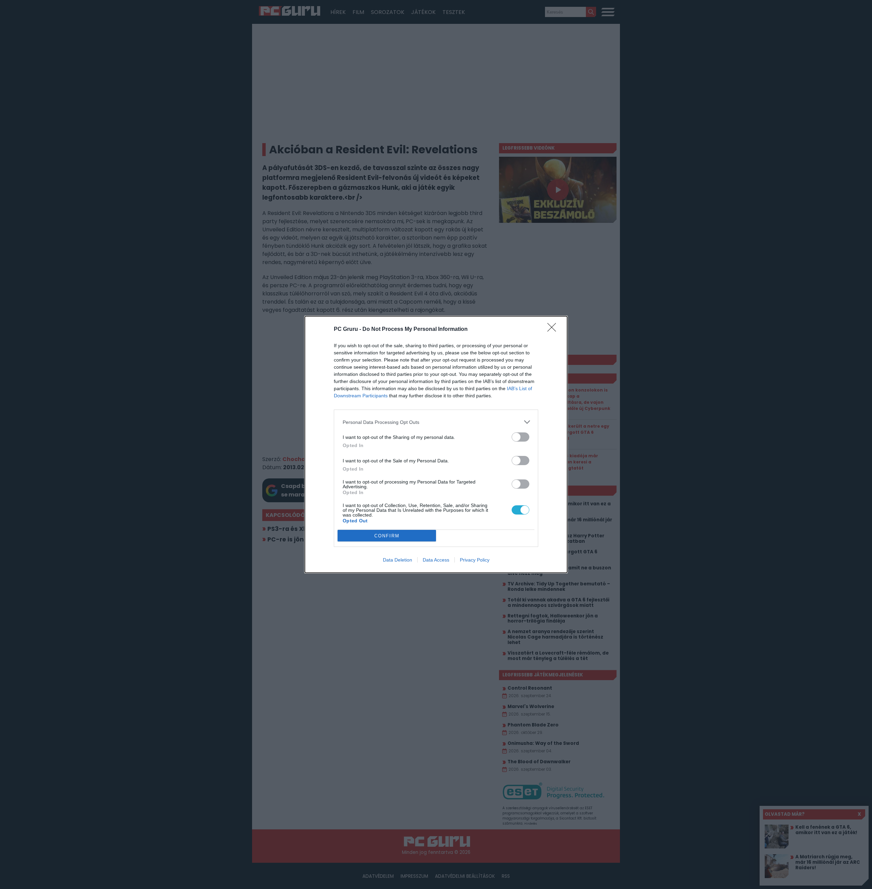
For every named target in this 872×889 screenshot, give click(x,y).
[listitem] (436, 422)
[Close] (553, 329)
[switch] (520, 437)
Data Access (436, 560)
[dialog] (436, 444)
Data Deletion (397, 560)
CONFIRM (387, 535)
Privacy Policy (474, 560)
